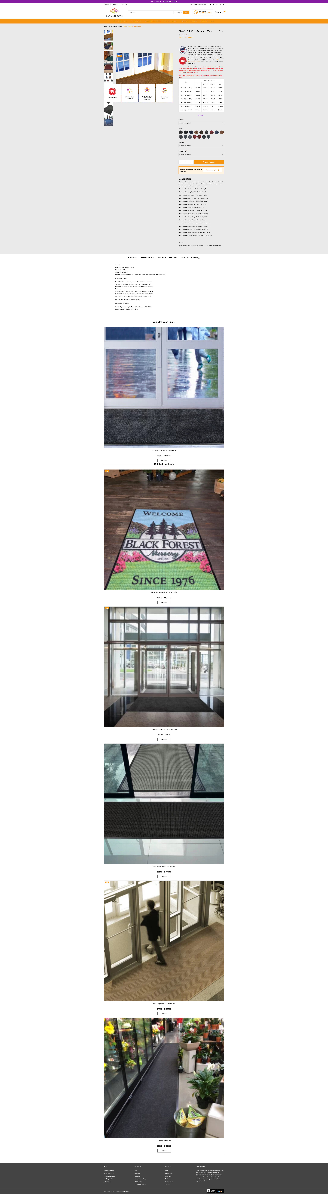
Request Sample (211, 170)
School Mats (195, 247)
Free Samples (168, 1173)
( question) (185, 35)
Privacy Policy (138, 1181)
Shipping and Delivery (140, 1179)
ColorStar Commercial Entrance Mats (164, 729)
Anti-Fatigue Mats (108, 1179)
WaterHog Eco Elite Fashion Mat (164, 1004)
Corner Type (182, 151)
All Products (107, 1181)
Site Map (167, 1184)
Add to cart (210, 162)
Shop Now (164, 460)
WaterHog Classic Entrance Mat (164, 867)
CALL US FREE (202, 11)
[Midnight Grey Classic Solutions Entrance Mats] (108, 110)
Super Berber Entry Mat (164, 1141)
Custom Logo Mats (109, 1170)
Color (180, 128)
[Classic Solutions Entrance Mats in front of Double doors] (108, 35)
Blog (166, 1170)
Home (105, 26)
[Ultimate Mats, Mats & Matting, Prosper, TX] (215, 1191)
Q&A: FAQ (137, 1173)
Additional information (167, 258)
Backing (181, 142)
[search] (186, 12)
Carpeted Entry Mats (109, 1176)
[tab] (132, 258)
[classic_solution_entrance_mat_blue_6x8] (108, 120)
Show (201, 115)
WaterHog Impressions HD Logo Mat (164, 592)
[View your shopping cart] (223, 12)
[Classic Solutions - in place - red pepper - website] (108, 67)
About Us (106, 4)
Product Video (169, 1181)
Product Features (147, 258)
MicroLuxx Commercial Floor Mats (164, 450)
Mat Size (181, 119)
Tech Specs (132, 258)
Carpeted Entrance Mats (115, 26)
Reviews (115, 4)
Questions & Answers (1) (190, 258)
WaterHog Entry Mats (109, 1173)
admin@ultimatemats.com (199, 4)
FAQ (136, 1170)
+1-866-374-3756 (205, 13)
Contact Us (124, 4)
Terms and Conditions (140, 1184)
